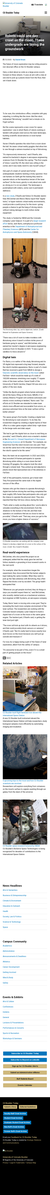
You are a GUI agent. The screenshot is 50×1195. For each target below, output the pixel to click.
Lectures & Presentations (13, 1023)
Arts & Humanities (10, 890)
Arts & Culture (8, 1001)
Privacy (5, 1163)
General (6, 1017)
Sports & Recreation (11, 1033)
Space (8, 658)
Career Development (11, 967)
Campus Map (31, 1163)
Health (5, 911)
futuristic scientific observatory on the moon (21, 373)
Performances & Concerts (13, 1028)
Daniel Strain (20, 60)
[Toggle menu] (45, 12)
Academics (7, 946)
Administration (9, 951)
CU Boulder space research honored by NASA (21, 846)
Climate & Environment (12, 901)
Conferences (8, 1007)
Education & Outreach (11, 906)
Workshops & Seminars (12, 1038)
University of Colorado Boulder (15, 1157)
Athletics (6, 962)
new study (10, 196)
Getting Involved (9, 972)
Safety (5, 983)
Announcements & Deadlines (14, 956)
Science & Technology (12, 922)
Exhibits (6, 1012)
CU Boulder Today (11, 12)
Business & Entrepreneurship (14, 895)
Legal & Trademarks (17, 1163)
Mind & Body (8, 977)
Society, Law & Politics (12, 916)
